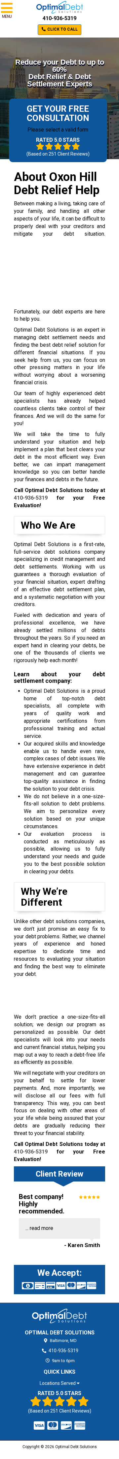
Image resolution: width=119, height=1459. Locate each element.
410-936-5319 (59, 18)
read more (41, 1228)
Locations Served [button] (58, 1383)
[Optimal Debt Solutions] (59, 1316)
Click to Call (62, 29)
